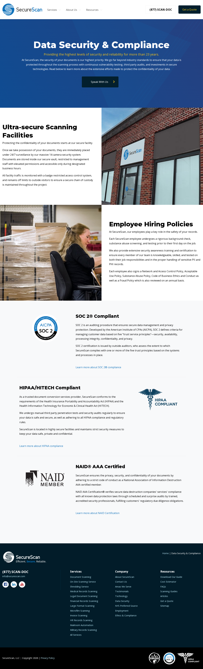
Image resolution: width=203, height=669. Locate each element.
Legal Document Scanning (84, 596)
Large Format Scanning (82, 605)
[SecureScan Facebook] (5, 584)
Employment (121, 610)
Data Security (122, 601)
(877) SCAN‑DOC (161, 9)
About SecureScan (124, 576)
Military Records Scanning (83, 629)
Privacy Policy (48, 657)
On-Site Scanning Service (83, 581)
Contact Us (121, 581)
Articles (164, 596)
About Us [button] (71, 10)
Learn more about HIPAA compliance (41, 446)
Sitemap (164, 605)
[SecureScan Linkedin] (14, 584)
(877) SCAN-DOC (15, 572)
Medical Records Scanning (83, 591)
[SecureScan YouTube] (22, 584)
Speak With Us (99, 82)
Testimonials (122, 591)
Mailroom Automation (81, 625)
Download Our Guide (171, 576)
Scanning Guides (168, 591)
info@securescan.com (13, 576)
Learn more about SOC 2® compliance (98, 367)
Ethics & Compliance (126, 615)
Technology (121, 596)
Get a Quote (189, 9)
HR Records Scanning (81, 620)
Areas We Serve (123, 586)
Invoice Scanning (78, 615)
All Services (76, 634)
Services (52, 10)
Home (165, 553)
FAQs (163, 586)
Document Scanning (80, 576)
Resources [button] (92, 10)
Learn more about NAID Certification (97, 513)
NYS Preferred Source (126, 605)
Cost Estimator (168, 581)
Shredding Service (79, 586)
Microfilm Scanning (80, 610)
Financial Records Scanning (84, 601)
